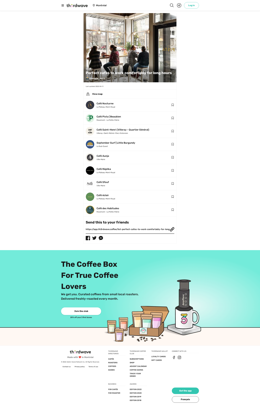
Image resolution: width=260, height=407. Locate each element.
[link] (191, 5)
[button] (172, 105)
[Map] (179, 5)
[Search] (171, 5)
